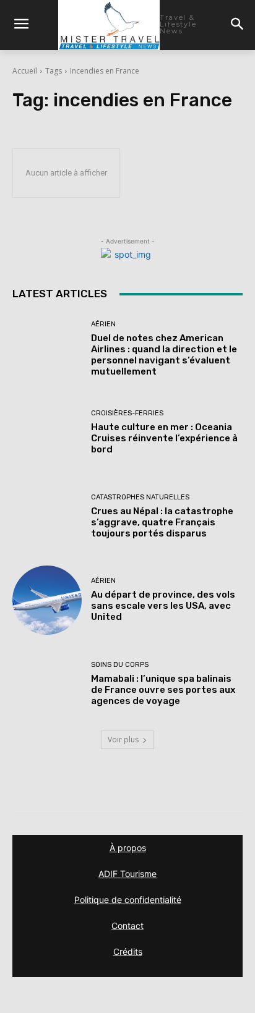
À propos (128, 847)
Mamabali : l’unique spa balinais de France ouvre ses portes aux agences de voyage (163, 689)
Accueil (24, 71)
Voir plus (123, 739)
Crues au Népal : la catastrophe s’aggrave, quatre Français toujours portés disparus (162, 522)
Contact (127, 925)
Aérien (103, 324)
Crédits (127, 951)
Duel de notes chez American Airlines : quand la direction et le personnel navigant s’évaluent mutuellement (164, 355)
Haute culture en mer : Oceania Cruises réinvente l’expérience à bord (164, 438)
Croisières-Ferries (127, 413)
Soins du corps (120, 664)
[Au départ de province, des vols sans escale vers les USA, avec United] (47, 600)
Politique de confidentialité (127, 899)
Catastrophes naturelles (140, 497)
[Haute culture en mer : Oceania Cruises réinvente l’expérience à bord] (47, 432)
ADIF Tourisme (127, 873)
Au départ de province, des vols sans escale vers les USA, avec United (163, 605)
